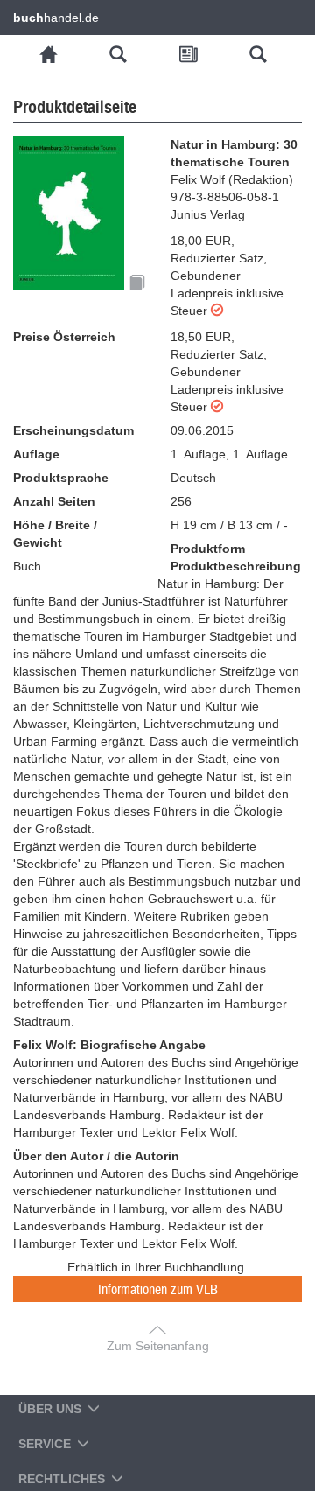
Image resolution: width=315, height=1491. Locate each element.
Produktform (208, 549)
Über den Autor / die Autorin (96, 1156)
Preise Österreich (64, 337)
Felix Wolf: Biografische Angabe (109, 1045)
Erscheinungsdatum (73, 431)
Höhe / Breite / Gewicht (55, 534)
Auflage (36, 454)
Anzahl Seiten (54, 501)
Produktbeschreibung (236, 566)
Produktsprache (60, 478)
